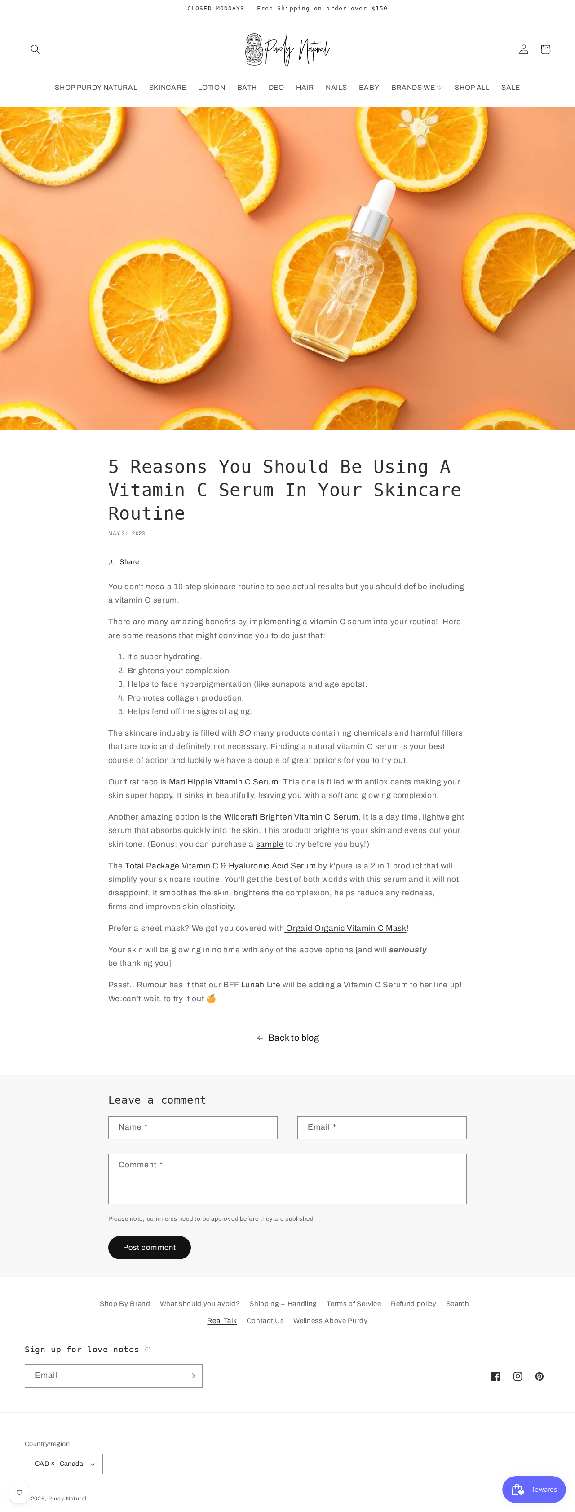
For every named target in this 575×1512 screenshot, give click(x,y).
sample (270, 844)
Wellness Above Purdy (330, 1320)
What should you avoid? (200, 1303)
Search (457, 1303)
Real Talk (222, 1320)
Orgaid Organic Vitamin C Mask (345, 928)
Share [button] (129, 561)
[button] (35, 49)
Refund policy (414, 1303)
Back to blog (293, 1038)
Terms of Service (354, 1303)
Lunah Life (261, 985)
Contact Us (265, 1320)
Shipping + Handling (283, 1303)
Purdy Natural (67, 1498)
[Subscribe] (191, 1376)
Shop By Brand (125, 1303)
